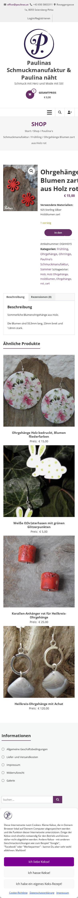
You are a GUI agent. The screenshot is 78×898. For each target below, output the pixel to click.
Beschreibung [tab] (15, 297)
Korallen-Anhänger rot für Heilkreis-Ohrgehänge (39, 615)
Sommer (46, 269)
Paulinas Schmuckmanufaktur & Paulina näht (39, 70)
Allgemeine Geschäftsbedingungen (27, 749)
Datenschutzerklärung (42, 892)
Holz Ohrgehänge (57, 274)
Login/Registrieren (38, 18)
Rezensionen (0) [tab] (41, 297)
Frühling (36, 137)
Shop (36, 131)
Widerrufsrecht (15, 772)
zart (47, 283)
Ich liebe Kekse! (39, 862)
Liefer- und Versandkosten (22, 757)
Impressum (62, 892)
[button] (31, 171)
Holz (43, 274)
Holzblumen (47, 279)
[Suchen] (57, 799)
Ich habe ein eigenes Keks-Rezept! (39, 884)
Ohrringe (65, 254)
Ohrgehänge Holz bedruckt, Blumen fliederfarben (39, 435)
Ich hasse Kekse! (39, 873)
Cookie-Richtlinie (18, 892)
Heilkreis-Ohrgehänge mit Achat (39, 704)
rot (42, 283)
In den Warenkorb (55, 233)
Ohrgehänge (48, 254)
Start (28, 131)
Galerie (11, 780)
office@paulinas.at (18, 4)
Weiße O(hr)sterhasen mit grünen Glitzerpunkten (39, 525)
